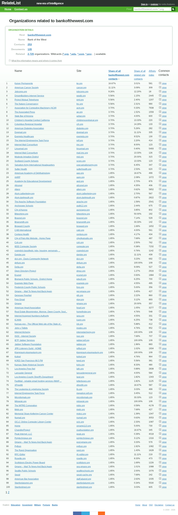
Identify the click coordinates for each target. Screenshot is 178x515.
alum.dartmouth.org (85, 197)
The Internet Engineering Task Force (32, 140)
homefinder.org (83, 311)
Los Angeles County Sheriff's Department (34, 377)
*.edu (73, 54)
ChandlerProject (22, 430)
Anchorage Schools (24, 206)
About (144, 505)
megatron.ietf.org (84, 393)
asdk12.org (81, 206)
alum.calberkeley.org (86, 193)
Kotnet (18, 356)
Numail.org (20, 417)
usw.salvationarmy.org (86, 165)
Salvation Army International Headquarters (35, 165)
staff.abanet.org (83, 479)
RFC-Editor (20, 454)
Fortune (46, 505)
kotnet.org (81, 356)
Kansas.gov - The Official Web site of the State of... (38, 324)
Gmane (18, 303)
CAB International (23, 230)
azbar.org (80, 116)
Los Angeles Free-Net (25, 369)
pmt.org (80, 100)
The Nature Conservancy (26, 104)
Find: (129, 9)
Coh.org (18, 242)
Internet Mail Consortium (26, 144)
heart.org (80, 308)
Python (18, 446)
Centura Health (22, 234)
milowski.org (82, 401)
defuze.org (20, 263)
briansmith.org (83, 222)
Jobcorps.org (21, 91)
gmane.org (81, 303)
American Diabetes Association (29, 128)
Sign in (144, 4)
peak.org (80, 434)
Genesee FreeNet (23, 295)
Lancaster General (23, 373)
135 (30, 49)
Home (8, 9)
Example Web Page (24, 283)
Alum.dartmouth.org (24, 197)
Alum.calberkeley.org (24, 193)
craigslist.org (82, 250)
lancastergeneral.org (86, 373)
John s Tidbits (21, 328)
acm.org (80, 108)
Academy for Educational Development (33, 181)
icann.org (80, 320)
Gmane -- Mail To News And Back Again (33, 291)
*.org (66, 54)
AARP (17, 177)
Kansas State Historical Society (29, 365)
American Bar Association (27, 479)
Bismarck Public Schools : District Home (33, 279)
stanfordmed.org (84, 487)
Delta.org (19, 267)
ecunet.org (81, 275)
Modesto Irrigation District (27, 157)
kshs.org (80, 365)
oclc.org (80, 422)
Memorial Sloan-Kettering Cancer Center (34, 413)
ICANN (18, 320)
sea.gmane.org (83, 466)
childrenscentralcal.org (87, 120)
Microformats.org (22, 397)
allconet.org (82, 185)
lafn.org (80, 369)
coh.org (80, 242)
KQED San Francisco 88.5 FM (29, 360)
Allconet (18, 185)
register (154, 4)
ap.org (79, 112)
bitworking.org (83, 214)
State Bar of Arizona (24, 116)
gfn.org (79, 295)
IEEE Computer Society (26, 246)
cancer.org (81, 87)
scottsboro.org (83, 462)
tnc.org (79, 104)
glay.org (80, 299)
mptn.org (80, 409)
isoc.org (80, 336)
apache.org (81, 202)
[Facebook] (77, 513)
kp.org (79, 83)
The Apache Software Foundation (30, 202)
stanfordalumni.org (85, 483)
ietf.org (79, 140)
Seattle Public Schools (25, 471)
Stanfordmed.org (22, 487)
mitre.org (80, 405)
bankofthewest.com (39, 34)
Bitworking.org (21, 214)
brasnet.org (81, 218)
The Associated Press (25, 112)
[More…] (99, 513)
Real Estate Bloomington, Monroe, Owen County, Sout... (41, 311)
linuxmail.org (82, 148)
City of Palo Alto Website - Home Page (33, 238)
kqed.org (80, 360)
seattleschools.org (85, 471)
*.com (81, 54)
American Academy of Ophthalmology (32, 173)
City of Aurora (21, 210)
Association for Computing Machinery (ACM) (35, 108)
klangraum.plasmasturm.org (89, 352)
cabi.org (80, 230)
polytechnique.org (85, 438)
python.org (81, 446)
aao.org (80, 173)
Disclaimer (159, 505)
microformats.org (84, 397)
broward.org (82, 226)
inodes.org (81, 328)
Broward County (22, 226)
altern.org (81, 189)
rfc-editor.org (82, 454)
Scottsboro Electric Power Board (30, 462)
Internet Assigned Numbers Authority (32, 316)
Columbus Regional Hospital (28, 124)
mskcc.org (81, 413)
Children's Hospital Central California (32, 120)
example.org (82, 283)
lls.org (79, 389)
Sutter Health (21, 169)
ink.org (79, 324)
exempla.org (82, 136)
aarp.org (80, 177)
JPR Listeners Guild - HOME (28, 348)
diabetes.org (82, 128)
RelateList (11, 3)
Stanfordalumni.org (24, 483)
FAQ (151, 505)
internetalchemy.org (85, 332)
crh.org (79, 124)
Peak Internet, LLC (23, 434)
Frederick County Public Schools (30, 287)
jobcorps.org (82, 91)
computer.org (82, 246)
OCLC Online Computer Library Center (33, 422)
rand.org (80, 450)
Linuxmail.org (21, 148)
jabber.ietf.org (82, 340)
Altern (17, 189)
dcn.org (80, 259)
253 (30, 44)
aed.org (80, 181)
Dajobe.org (20, 254)
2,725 (31, 54)
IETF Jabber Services (25, 340)
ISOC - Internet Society (25, 336)
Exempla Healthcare (24, 136)
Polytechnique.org (23, 438)
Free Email (20, 299)
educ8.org (81, 279)
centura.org (81, 234)
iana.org (80, 316)
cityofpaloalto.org (84, 238)
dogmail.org (82, 132)
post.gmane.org (83, 442)
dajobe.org (81, 254)
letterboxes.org (83, 381)
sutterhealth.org (83, 169)
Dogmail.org (20, 132)
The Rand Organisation (26, 450)
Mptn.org (19, 409)
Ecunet (18, 275)
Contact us (20, 9)
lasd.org (80, 377)
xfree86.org (81, 385)
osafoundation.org (85, 430)
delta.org (80, 267)
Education (15, 505)
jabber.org (81, 344)
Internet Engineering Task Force (30, 393)
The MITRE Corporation (26, 405)
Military (37, 505)
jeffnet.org (81, 348)
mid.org (80, 157)
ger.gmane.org (83, 291)
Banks (55, 505)
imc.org (79, 144)
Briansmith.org (21, 222)
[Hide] (103, 513)
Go (173, 8)
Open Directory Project (25, 271)
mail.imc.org (82, 153)
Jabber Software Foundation (28, 344)
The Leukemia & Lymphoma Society (32, 389)
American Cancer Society (27, 87)
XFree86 (19, 385)
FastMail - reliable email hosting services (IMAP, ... (38, 381)
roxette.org (81, 458)
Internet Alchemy (22, 332)
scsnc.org (81, 161)
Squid (17, 475)
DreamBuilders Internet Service (29, 96)
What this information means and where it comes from (36, 60)
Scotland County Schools (26, 161)
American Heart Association (28, 308)
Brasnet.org (20, 218)
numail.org (81, 417)
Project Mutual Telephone (27, 100)
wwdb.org (81, 96)
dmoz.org (80, 271)
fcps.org (80, 287)
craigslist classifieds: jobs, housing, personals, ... (37, 250)
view (164, 83)
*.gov (89, 54)
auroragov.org (83, 210)
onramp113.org (83, 426)
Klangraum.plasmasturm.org (28, 352)
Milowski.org (20, 401)
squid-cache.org (84, 475)
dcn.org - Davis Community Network (31, 259)
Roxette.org (20, 458)
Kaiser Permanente (24, 83)
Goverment (27, 505)
